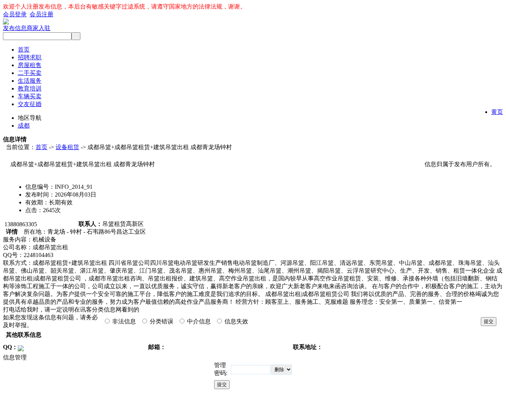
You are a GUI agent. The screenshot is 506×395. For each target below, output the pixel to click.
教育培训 (29, 88)
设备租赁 (67, 147)
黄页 (497, 112)
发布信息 (15, 28)
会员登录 (15, 14)
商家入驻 (38, 28)
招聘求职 (29, 57)
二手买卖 (29, 73)
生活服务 (29, 81)
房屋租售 (29, 65)
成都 (24, 125)
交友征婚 (29, 104)
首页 (24, 49)
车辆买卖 (29, 96)
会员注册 (41, 14)
